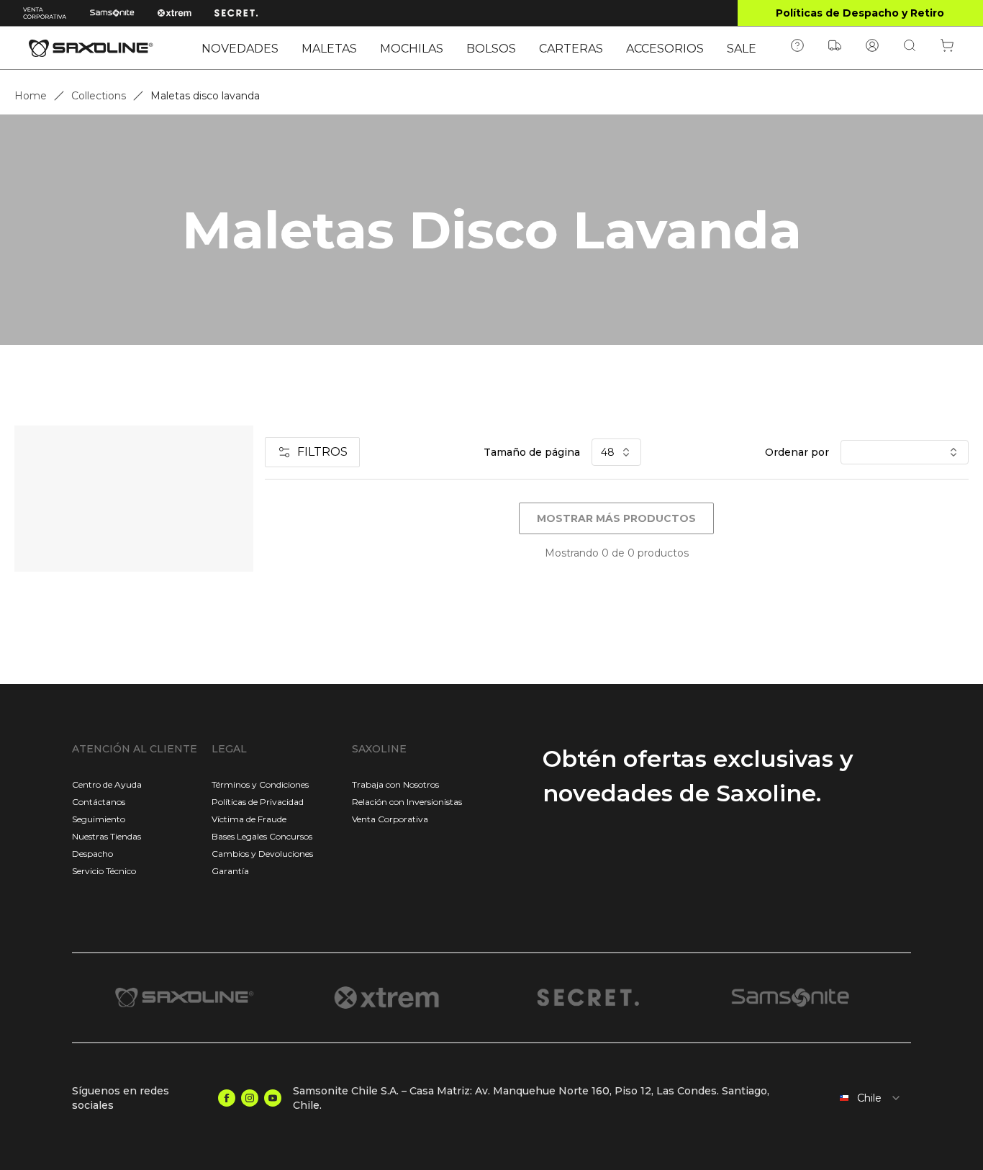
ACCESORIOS (665, 48)
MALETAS (329, 48)
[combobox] (859, 1098)
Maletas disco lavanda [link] (205, 95)
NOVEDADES (239, 48)
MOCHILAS (411, 48)
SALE (741, 48)
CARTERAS (571, 48)
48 (608, 452)
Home (30, 95)
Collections (98, 95)
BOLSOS (491, 48)
